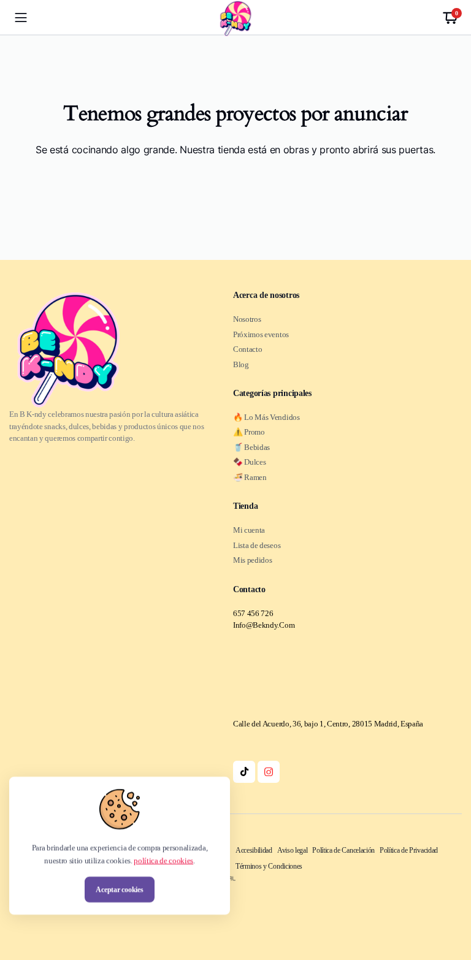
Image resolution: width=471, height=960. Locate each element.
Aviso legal (292, 850)
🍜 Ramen (250, 477)
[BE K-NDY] (235, 18)
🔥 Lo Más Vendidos (266, 417)
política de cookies (163, 860)
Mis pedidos (252, 560)
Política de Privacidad (409, 850)
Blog (241, 364)
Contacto (247, 349)
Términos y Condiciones (269, 866)
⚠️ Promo (249, 431)
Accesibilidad (254, 850)
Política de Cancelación (343, 850)
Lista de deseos (256, 545)
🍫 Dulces (249, 462)
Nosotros (247, 319)
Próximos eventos (261, 334)
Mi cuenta (249, 530)
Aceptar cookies (119, 889)
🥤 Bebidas (251, 447)
